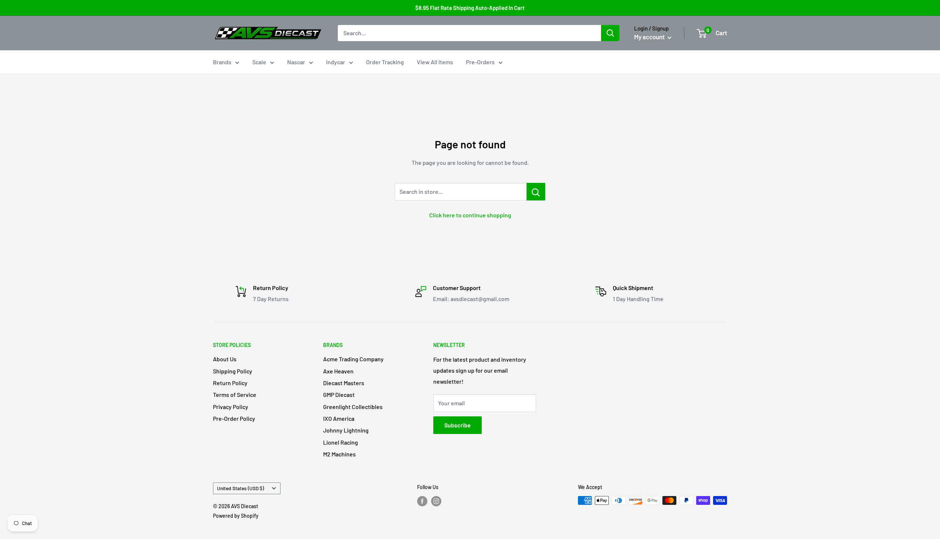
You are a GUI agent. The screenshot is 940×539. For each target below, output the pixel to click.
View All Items (435, 61)
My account (650, 36)
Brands (222, 61)
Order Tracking (385, 61)
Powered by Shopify (235, 516)
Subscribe (457, 425)
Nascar (296, 61)
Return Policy (230, 382)
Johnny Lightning (346, 430)
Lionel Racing (340, 442)
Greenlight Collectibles (353, 406)
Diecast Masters (343, 382)
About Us (224, 358)
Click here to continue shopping (470, 214)
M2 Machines (339, 454)
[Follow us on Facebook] (422, 501)
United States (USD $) (240, 488)
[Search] (610, 33)
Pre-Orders (480, 61)
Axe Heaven (338, 371)
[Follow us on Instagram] (436, 501)
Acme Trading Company (353, 358)
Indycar (335, 61)
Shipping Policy (232, 371)
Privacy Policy (230, 406)
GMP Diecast (339, 394)
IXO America (338, 418)
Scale (259, 61)
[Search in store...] (536, 191)
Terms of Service (234, 394)
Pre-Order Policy (234, 418)
